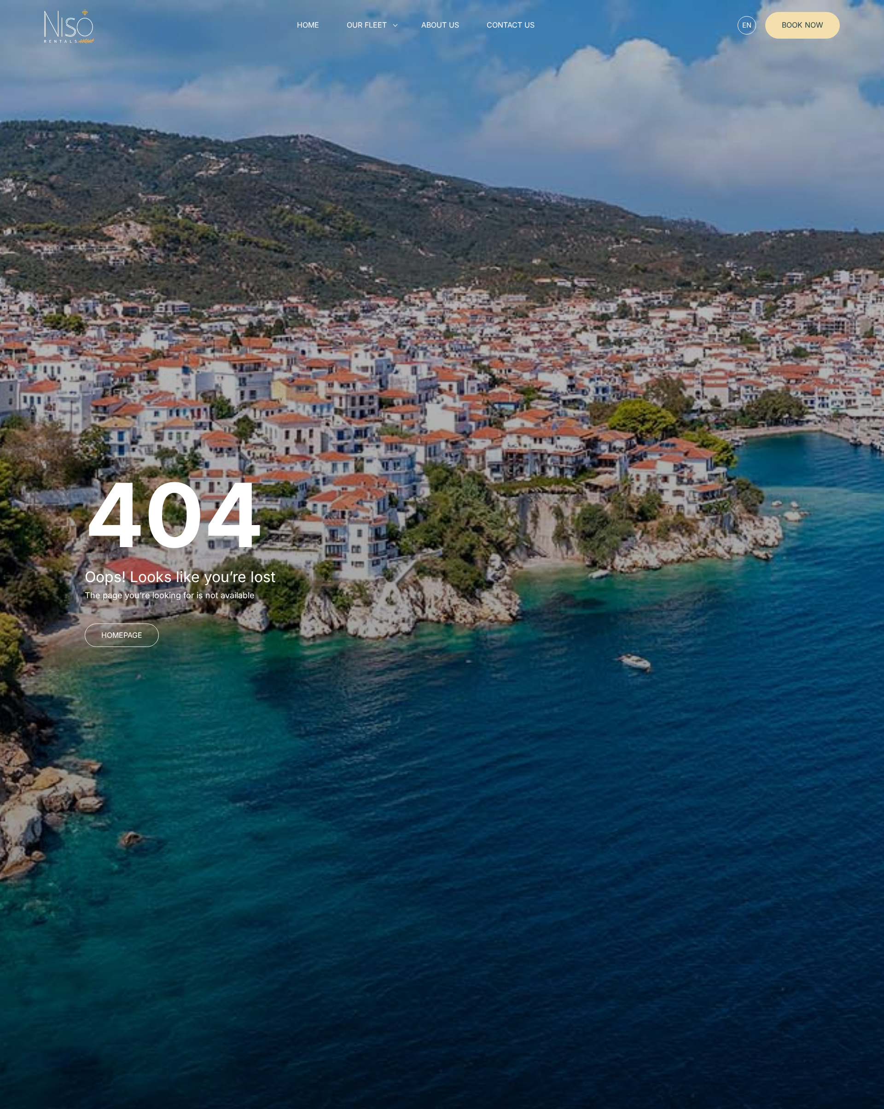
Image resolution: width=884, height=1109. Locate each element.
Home (308, 25)
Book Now (802, 24)
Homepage (121, 635)
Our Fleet (367, 25)
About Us (440, 25)
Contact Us (511, 25)
